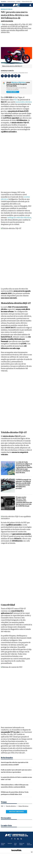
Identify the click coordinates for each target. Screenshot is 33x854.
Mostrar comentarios (16, 811)
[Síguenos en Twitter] (14, 838)
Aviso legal (15, 844)
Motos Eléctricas (6, 9)
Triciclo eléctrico (11, 806)
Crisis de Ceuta (11, 1)
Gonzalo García (7, 71)
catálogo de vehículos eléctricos (19, 218)
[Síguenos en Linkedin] (18, 838)
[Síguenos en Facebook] (11, 838)
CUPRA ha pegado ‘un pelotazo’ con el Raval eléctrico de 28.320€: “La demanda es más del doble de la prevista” (23, 484)
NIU (15, 100)
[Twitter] (5, 75)
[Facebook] (2, 75)
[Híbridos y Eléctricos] (16, 835)
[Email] (18, 75)
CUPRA (18, 1)
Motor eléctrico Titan (27, 1)
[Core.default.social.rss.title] (21, 838)
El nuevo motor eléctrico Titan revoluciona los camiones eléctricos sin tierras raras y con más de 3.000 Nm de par (24, 501)
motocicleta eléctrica (24, 102)
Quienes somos (3, 844)
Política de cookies (21, 844)
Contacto (10, 843)
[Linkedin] (9, 75)
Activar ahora (12, 92)
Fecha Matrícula (29, 844)
